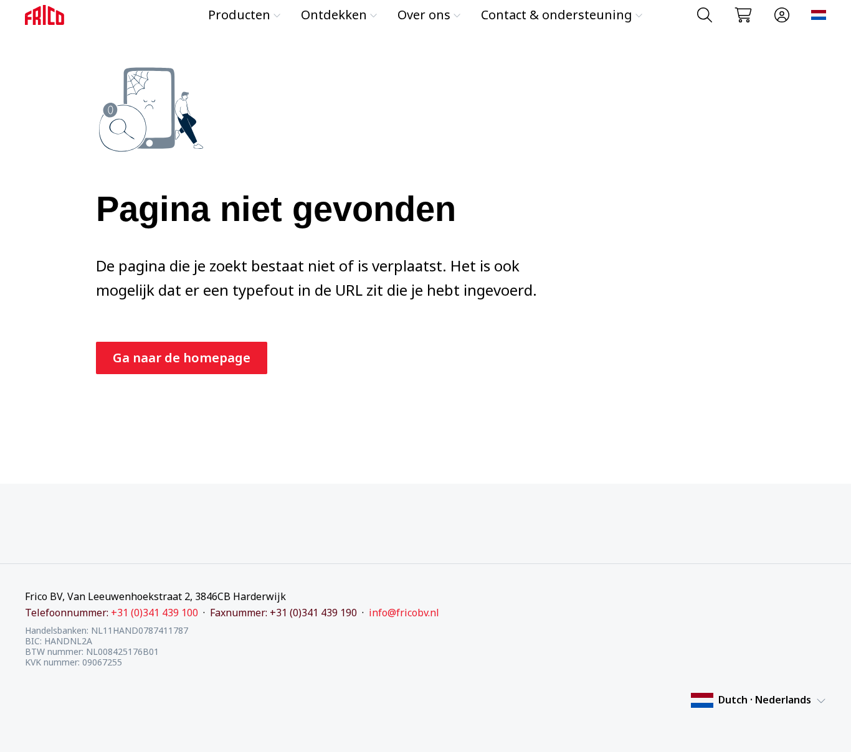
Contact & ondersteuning (556, 14)
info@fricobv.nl (404, 612)
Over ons (423, 14)
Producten (239, 14)
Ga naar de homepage (181, 357)
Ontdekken (334, 14)
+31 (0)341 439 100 (154, 612)
